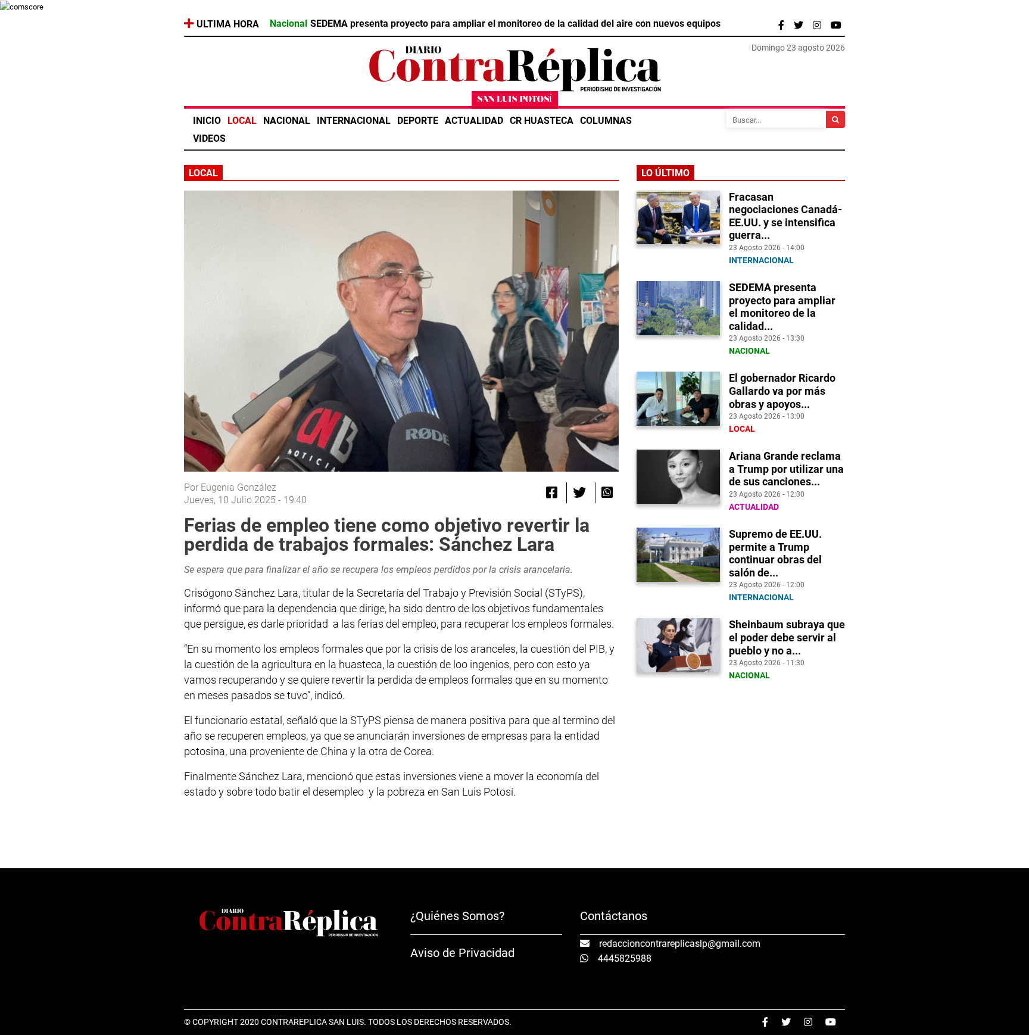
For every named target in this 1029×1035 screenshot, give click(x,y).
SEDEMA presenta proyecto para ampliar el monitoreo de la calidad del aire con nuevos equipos (515, 23)
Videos (209, 138)
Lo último (665, 173)
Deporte (417, 120)
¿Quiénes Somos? (457, 916)
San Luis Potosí (515, 99)
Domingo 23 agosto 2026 (798, 47)
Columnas (606, 120)
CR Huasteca (541, 120)
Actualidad (474, 120)
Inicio (207, 120)
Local (242, 120)
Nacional (286, 120)
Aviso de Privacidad (462, 953)
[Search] (835, 119)
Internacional (354, 120)
